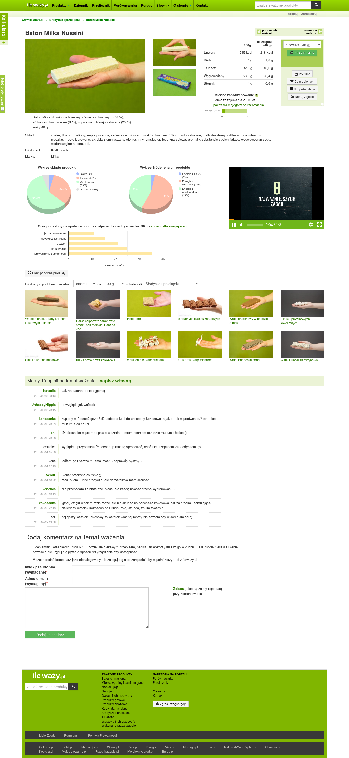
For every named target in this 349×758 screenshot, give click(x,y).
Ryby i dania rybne (115, 708)
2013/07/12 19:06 (45, 522)
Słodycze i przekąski (116, 713)
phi (53, 432)
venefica (49, 488)
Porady (146, 5)
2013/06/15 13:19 (45, 494)
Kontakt (202, 5)
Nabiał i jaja (110, 687)
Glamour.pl (272, 747)
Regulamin (71, 735)
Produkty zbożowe (114, 704)
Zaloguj (293, 13)
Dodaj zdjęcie (304, 96)
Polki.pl (67, 747)
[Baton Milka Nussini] (174, 53)
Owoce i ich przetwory (117, 695)
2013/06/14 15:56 (45, 452)
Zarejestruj (309, 13)
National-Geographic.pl (240, 747)
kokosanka (47, 418)
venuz (51, 474)
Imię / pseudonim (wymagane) (40, 569)
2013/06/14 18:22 (45, 480)
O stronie (181, 5)
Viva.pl (170, 747)
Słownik (162, 5)
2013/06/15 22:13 (45, 508)
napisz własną (115, 380)
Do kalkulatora (304, 53)
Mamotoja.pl (89, 747)
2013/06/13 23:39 (45, 424)
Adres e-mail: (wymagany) (36, 581)
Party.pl (132, 747)
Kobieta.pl (46, 751)
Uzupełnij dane (304, 89)
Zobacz (179, 588)
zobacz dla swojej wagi (169, 225)
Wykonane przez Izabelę (119, 725)
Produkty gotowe (113, 700)
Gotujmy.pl (46, 747)
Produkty (59, 5)
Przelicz (304, 73)
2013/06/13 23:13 (45, 396)
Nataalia (49, 390)
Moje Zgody (47, 735)
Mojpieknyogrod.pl (140, 751)
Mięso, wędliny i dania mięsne (123, 682)
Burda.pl (168, 751)
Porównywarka (125, 5)
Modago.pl (190, 747)
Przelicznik (101, 5)
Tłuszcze (108, 717)
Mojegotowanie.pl (74, 751)
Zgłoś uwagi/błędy (172, 704)
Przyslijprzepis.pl (107, 751)
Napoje (107, 691)
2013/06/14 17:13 (45, 466)
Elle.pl (211, 747)
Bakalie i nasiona (114, 678)
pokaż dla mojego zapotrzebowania (238, 105)
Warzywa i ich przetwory (118, 721)
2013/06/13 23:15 (45, 410)
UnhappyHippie (43, 404)
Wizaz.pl (113, 747)
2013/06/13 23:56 (45, 438)
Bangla (151, 747)
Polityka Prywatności (102, 735)
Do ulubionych (304, 81)
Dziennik (81, 5)
